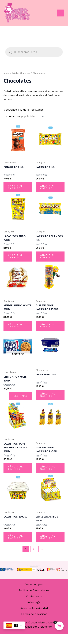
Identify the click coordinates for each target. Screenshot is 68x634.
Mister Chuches (21, 73)
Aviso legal (34, 602)
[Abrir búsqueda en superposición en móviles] (34, 52)
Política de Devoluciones (34, 590)
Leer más (21, 396)
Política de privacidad (34, 614)
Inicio (6, 73)
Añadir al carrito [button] (15, 187)
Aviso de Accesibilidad (34, 608)
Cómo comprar (34, 584)
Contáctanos (34, 596)
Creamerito (45, 626)
